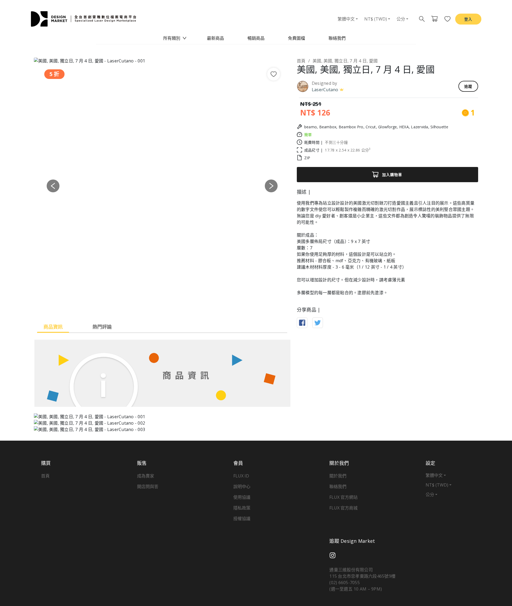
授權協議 (241, 518)
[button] (53, 186)
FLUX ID (241, 476)
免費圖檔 (296, 38)
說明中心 (241, 486)
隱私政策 (241, 508)
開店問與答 (147, 486)
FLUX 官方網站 (343, 497)
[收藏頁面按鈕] (446, 18)
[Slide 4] (172, 307)
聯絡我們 (337, 38)
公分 (401, 19)
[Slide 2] (153, 307)
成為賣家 (145, 476)
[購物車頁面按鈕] (434, 19)
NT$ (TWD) (375, 19)
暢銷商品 (256, 38)
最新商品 (215, 38)
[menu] (256, 38)
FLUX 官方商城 (343, 508)
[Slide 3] (162, 307)
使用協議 (241, 497)
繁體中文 (346, 19)
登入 (468, 19)
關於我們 (337, 476)
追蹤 (468, 86)
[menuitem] (175, 38)
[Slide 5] (181, 307)
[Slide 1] (143, 307)
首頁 (301, 61)
